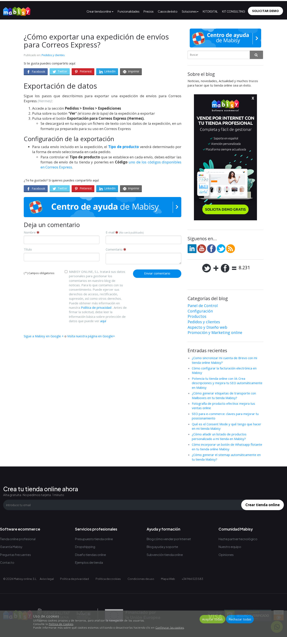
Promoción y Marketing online (215, 332)
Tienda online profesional (18, 539)
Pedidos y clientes (53, 55)
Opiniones (226, 555)
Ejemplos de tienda (89, 562)
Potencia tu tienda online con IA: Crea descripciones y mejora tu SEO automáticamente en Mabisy (227, 383)
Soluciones (189, 11)
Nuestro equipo (230, 547)
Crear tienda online (99, 11)
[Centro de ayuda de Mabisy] (102, 207)
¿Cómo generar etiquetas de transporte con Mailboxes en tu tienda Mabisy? (224, 395)
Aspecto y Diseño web (207, 327)
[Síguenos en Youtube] (201, 248)
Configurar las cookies (169, 627)
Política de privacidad (96, 307)
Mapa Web (168, 579)
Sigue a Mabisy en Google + (44, 336)
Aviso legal (47, 579)
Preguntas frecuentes (15, 555)
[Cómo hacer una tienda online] (16, 10)
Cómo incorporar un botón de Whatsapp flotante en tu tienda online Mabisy (227, 446)
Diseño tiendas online (90, 555)
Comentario (114, 249)
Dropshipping (85, 547)
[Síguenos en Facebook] (211, 248)
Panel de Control (203, 305)
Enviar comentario (157, 273)
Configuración (200, 311)
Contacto (7, 562)
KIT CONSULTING (233, 11)
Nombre (30, 232)
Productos (197, 316)
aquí (103, 321)
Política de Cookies (61, 624)
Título (28, 249)
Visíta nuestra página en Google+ (91, 336)
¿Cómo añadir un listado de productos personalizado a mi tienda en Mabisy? (219, 436)
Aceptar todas (212, 619)
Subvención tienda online (165, 555)
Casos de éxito (168, 11)
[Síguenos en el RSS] (230, 248)
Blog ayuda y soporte (162, 547)
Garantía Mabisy (11, 547)
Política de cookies (108, 579)
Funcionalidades (128, 11)
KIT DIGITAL (210, 11)
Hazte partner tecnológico (238, 539)
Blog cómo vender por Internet (169, 539)
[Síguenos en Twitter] (221, 248)
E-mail (125, 232)
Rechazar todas (240, 619)
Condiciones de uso (141, 579)
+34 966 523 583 (192, 579)
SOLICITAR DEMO (265, 11)
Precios (149, 11)
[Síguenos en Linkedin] (192, 248)
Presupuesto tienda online (94, 539)
